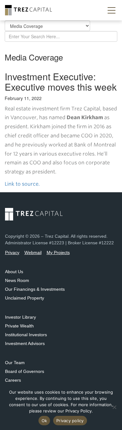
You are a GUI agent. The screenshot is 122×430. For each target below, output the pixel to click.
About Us (14, 271)
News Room (17, 280)
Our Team (15, 362)
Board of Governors (24, 371)
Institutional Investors (26, 334)
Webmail (33, 252)
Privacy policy (70, 420)
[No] (114, 407)
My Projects (58, 252)
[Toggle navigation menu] (111, 10)
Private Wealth (19, 325)
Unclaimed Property (24, 297)
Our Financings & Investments (35, 289)
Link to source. (23, 184)
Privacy (12, 252)
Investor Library (20, 317)
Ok (44, 420)
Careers (13, 380)
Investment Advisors (25, 343)
